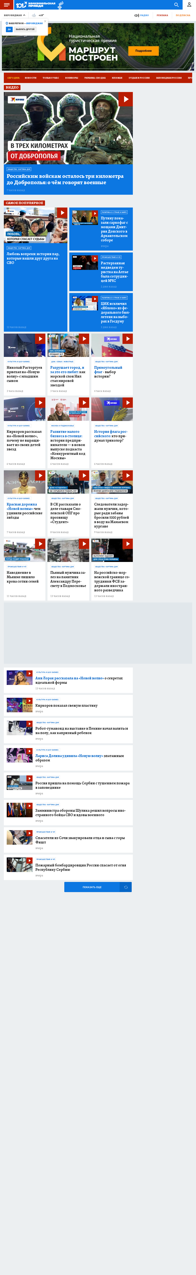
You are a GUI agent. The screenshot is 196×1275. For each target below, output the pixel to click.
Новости (30, 77)
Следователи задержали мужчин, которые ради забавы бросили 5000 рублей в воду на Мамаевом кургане (111, 515)
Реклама (162, 15)
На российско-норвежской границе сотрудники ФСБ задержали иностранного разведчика (112, 581)
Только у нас (51, 77)
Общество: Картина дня (19, 169)
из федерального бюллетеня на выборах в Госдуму (115, 312)
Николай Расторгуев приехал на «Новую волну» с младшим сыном (24, 374)
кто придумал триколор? (111, 436)
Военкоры (71, 77)
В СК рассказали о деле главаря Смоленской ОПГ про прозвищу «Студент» (65, 513)
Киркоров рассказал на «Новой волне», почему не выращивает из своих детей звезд (24, 440)
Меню (6, 5)
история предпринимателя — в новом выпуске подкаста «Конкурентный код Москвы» (67, 444)
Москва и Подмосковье (62, 426)
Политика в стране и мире (114, 212)
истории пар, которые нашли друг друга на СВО (33, 258)
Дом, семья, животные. (62, 362)
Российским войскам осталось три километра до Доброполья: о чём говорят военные (65, 179)
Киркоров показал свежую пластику (66, 705)
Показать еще (92, 887)
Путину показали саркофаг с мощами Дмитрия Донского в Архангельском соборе (114, 229)
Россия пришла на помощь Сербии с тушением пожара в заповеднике (82, 785)
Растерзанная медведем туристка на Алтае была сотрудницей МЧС (114, 272)
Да (9, 29)
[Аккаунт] (189, 5)
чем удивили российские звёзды (24, 511)
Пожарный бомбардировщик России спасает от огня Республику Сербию (80, 867)
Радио (144, 15)
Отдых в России (139, 77)
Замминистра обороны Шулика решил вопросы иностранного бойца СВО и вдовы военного (80, 812)
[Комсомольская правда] (35, 4)
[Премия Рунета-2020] (59, 5)
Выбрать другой (25, 29)
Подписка (183, 15)
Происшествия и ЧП (111, 257)
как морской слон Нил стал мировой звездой (67, 376)
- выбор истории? (108, 372)
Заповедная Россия (169, 77)
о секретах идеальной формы (79, 680)
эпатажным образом (79, 758)
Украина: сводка (95, 77)
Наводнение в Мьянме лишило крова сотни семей (23, 577)
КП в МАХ (117, 77)
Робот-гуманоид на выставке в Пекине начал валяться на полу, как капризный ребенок (81, 730)
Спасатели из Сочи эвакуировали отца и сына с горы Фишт (80, 840)
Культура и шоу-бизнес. (19, 362)
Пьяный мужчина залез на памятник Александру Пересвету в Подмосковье (68, 579)
